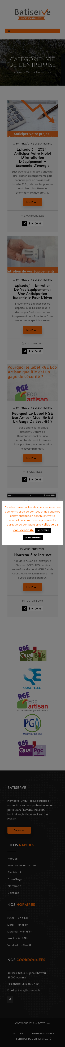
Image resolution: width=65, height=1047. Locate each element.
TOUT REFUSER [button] (33, 537)
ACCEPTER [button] (43, 530)
